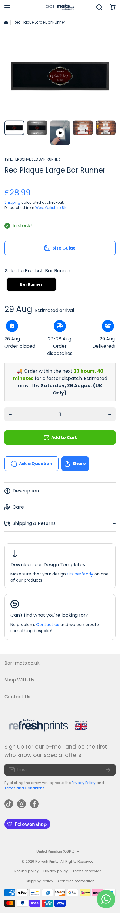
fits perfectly (80, 574)
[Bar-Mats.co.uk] (60, 7)
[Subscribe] (108, 770)
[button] (88, 463)
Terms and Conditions (24, 787)
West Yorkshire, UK (50, 207)
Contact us (47, 624)
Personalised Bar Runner (37, 159)
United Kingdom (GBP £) (55, 851)
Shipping (12, 202)
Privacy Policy (84, 782)
